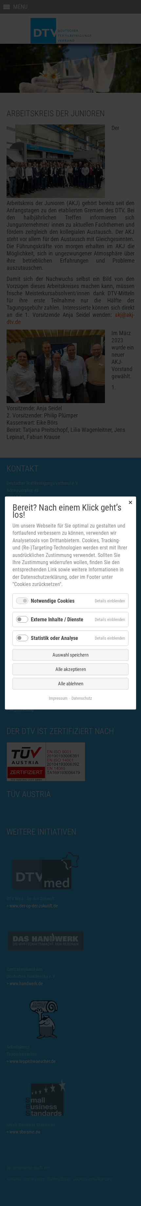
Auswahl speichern (70, 655)
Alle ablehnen (70, 684)
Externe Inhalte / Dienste (57, 619)
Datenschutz (81, 698)
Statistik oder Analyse (54, 638)
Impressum (58, 698)
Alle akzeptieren (70, 669)
